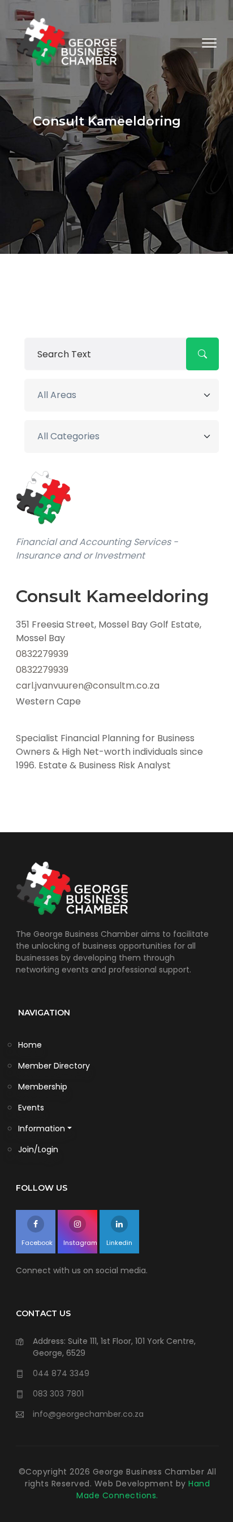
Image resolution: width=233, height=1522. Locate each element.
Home (30, 1044)
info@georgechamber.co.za (88, 1414)
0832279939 (42, 653)
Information (41, 1128)
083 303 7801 (58, 1393)
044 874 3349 (61, 1373)
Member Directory (54, 1065)
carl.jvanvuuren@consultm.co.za (87, 685)
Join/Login (38, 1149)
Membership (42, 1086)
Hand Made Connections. (143, 1489)
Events (31, 1107)
